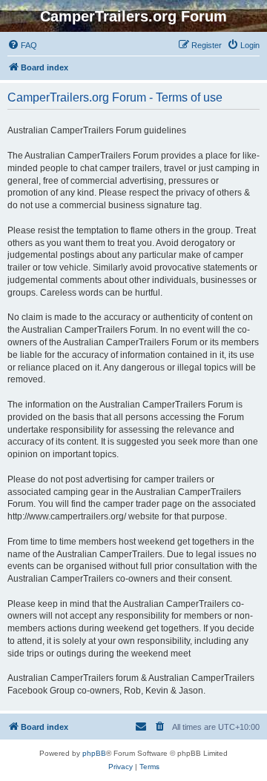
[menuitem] (22, 45)
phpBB (94, 753)
